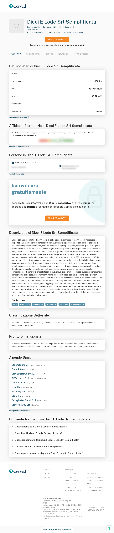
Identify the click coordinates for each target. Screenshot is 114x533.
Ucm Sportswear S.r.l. (24, 373)
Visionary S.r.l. (19, 391)
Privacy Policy (70, 487)
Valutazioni (63, 53)
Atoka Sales (47, 474)
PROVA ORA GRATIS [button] (57, 39)
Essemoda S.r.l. (20, 365)
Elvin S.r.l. (17, 387)
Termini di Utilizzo (72, 474)
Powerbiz (46, 477)
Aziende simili (33, 53)
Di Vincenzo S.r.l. (21, 378)
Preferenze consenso (73, 490)
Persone (48, 53)
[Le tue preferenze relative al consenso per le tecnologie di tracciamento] (109, 528)
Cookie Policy (70, 484)
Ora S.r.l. (16, 396)
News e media (81, 53)
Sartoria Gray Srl (21, 404)
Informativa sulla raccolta (57, 529)
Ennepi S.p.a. (19, 369)
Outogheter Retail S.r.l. (24, 400)
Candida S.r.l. (19, 382)
